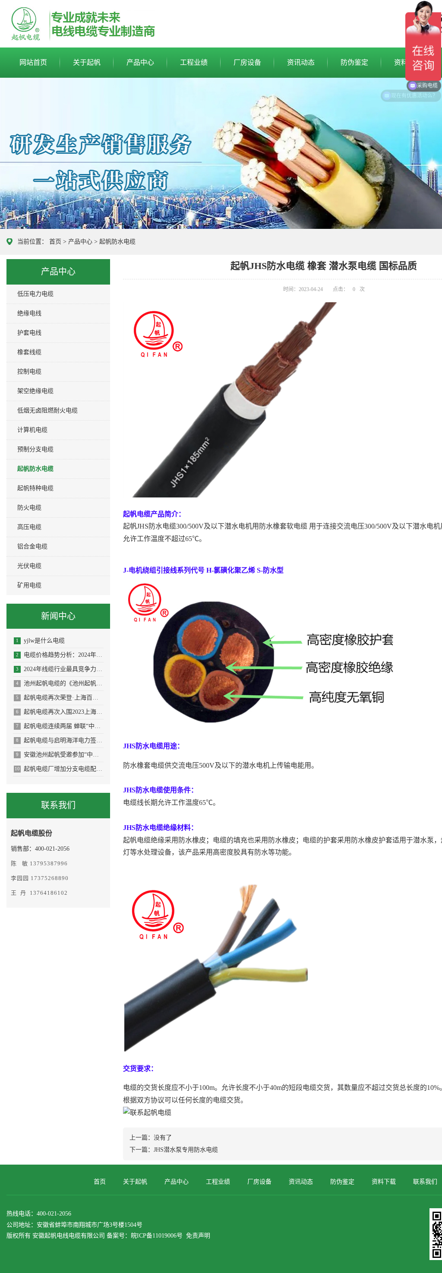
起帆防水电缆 (117, 241)
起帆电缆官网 (58, 24)
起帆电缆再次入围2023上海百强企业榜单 (60, 712)
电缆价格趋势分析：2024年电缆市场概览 (60, 655)
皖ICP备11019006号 (157, 1235)
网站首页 (33, 62)
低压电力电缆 (35, 294)
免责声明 (198, 1235)
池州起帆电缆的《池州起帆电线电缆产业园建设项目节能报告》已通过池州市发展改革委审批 (60, 683)
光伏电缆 (29, 566)
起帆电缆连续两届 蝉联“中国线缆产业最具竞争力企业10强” (60, 726)
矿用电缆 (29, 585)
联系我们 (425, 1181)
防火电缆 (29, 507)
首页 (55, 241)
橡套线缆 (29, 352)
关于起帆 (87, 62)
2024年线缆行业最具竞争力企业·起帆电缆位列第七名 (60, 669)
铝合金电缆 (32, 546)
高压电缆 (29, 527)
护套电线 (29, 332)
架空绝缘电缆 (35, 391)
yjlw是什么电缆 (40, 640)
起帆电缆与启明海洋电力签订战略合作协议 (60, 740)
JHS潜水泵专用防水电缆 (186, 1149)
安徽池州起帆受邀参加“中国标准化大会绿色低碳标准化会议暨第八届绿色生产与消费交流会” (60, 754)
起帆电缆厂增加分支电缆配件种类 (59, 769)
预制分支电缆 (35, 449)
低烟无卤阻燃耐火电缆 (47, 410)
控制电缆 (29, 371)
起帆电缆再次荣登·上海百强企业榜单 (60, 697)
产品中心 (140, 62)
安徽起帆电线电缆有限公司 (69, 1235)
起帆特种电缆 (35, 488)
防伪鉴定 (354, 62)
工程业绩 (194, 62)
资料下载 (384, 1181)
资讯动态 (301, 62)
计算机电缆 (32, 430)
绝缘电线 (29, 313)
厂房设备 (247, 62)
